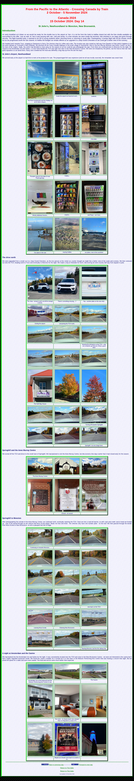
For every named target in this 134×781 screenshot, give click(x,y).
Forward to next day (86, 765)
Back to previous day (56, 765)
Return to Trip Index (67, 768)
